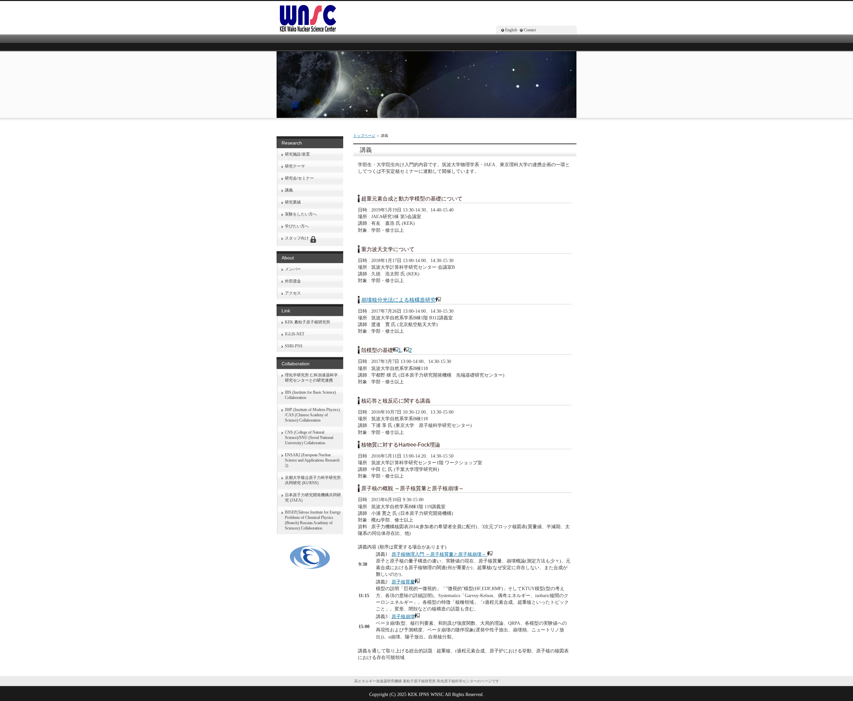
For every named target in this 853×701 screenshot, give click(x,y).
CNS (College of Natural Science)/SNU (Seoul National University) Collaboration (309, 437)
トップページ (364, 136)
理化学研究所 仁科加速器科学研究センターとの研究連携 (311, 378)
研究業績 (293, 202)
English (511, 30)
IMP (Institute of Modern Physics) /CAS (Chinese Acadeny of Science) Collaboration (312, 415)
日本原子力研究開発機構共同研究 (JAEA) (313, 498)
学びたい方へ (297, 226)
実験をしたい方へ (301, 214)
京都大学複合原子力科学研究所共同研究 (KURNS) (313, 480)
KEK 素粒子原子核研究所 (307, 322)
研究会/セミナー (299, 178)
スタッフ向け (297, 238)
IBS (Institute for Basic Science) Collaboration (310, 395)
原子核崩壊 (403, 616)
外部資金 (293, 281)
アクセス (293, 293)
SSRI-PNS (294, 346)
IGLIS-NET (294, 334)
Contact (530, 30)
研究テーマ (295, 166)
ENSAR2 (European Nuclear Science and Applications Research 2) (312, 460)
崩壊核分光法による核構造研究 (398, 300)
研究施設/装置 (297, 154)
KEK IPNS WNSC (426, 694)
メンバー (293, 269)
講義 (289, 190)
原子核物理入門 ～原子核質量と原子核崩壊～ (439, 554)
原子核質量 (403, 581)
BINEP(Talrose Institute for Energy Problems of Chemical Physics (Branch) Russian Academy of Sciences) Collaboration (313, 520)
